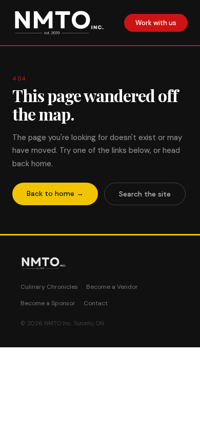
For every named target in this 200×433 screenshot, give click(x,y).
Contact (96, 303)
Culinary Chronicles (49, 287)
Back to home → (55, 193)
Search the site (145, 194)
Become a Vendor (112, 287)
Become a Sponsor (48, 303)
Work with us (155, 22)
